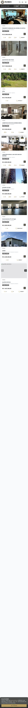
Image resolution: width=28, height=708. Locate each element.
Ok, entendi (14, 705)
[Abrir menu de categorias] (25, 2)
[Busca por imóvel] (19, 2)
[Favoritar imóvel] (25, 34)
